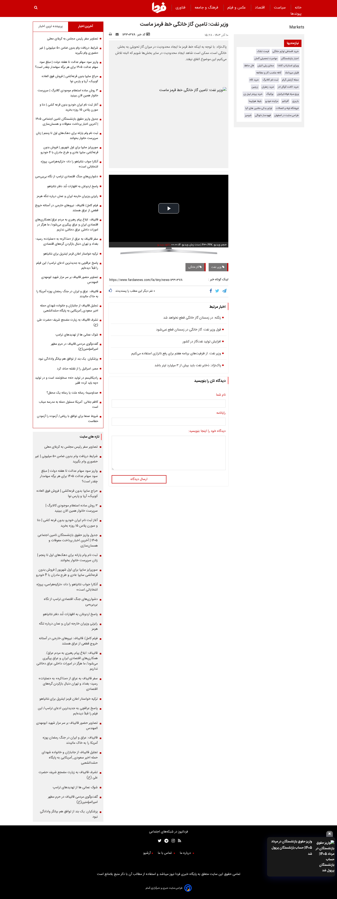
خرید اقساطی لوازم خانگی (286, 51)
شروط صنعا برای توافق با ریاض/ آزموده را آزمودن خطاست (67, 419)
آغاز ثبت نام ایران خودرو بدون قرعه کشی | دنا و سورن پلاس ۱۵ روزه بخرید (69, 107)
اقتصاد (260, 8)
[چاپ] (112, 34)
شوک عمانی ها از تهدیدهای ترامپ (76, 334)
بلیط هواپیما (255, 101)
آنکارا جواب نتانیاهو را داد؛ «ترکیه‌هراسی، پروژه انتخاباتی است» (69, 164)
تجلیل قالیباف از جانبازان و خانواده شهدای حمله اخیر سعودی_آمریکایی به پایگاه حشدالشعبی (69, 308)
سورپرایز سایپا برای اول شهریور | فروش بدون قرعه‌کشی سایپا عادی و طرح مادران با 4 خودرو (69, 150)
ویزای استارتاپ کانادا (288, 66)
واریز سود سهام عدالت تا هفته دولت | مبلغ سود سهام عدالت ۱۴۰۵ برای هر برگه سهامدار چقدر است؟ (66, 65)
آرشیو (147, 853)
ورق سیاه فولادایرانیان (288, 94)
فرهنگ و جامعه (207, 8)
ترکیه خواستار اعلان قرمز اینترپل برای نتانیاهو (70, 253)
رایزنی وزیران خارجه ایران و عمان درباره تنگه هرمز (67, 196)
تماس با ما (165, 853)
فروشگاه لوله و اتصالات (287, 108)
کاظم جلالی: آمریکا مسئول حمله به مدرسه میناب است (68, 405)
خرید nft (254, 80)
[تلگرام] (224, 291)
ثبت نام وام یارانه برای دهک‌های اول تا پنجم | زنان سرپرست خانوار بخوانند (67, 136)
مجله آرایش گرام (290, 80)
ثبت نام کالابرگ (270, 80)
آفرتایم (285, 101)
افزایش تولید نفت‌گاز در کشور (201, 341)
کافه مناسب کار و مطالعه (268, 73)
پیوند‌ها (295, 14)
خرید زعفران (268, 87)
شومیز (248, 115)
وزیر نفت (216, 267)
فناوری (181, 8)
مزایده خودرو (271, 101)
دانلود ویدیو (164, 244)
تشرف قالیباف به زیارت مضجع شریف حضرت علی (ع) (67, 322)
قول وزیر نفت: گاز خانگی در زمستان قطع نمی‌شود (188, 330)
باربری (295, 101)
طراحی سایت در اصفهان (286, 115)
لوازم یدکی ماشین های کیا (258, 108)
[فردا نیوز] (159, 12)
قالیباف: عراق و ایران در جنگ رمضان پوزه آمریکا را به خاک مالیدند (67, 294)
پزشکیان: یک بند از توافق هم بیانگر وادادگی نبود (68, 358)
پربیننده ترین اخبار (51, 26)
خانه (298, 8)
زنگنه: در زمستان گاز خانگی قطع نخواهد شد (192, 318)
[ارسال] (118, 34)
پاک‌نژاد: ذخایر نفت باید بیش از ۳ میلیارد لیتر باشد (188, 365)
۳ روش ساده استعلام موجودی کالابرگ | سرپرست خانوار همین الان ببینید (68, 93)
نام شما (221, 395)
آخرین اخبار (85, 26)
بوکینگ (269, 94)
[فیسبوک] (212, 291)
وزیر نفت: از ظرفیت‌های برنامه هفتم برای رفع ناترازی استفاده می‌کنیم (176, 353)
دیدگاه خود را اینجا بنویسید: (207, 431)
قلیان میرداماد (292, 73)
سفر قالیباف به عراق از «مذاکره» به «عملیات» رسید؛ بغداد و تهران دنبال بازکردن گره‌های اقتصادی (67, 241)
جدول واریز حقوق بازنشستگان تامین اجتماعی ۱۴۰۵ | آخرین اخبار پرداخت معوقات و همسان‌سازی (67, 122)
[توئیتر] (158, 841)
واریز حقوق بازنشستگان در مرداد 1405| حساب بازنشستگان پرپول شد (291, 848)
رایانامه (221, 413)
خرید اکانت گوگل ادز (288, 87)
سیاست (280, 8)
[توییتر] (217, 291)
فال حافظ (249, 66)
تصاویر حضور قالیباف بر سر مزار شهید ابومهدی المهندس (69, 280)
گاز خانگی (193, 267)
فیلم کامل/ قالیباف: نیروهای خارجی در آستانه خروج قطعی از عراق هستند (66, 208)
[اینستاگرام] (171, 841)
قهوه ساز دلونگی (263, 115)
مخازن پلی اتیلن (266, 66)
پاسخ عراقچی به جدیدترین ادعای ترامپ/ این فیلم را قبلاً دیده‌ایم (67, 266)
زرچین (255, 87)
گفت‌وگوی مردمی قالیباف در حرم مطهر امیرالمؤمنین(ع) (74, 346)
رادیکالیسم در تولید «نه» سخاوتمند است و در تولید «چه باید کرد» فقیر (66, 380)
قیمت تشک (263, 51)
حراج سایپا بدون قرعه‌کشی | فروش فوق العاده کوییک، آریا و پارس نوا (70, 79)
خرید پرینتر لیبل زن (252, 94)
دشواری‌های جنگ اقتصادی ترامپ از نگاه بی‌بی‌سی (66, 176)
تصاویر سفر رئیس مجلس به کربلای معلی (72, 38)
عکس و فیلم (237, 8)
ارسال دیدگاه (138, 479)
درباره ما (186, 853)
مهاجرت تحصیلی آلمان (265, 58)
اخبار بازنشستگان (290, 58)
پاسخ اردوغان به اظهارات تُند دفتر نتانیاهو (72, 186)
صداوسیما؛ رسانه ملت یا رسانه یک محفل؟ (72, 392)
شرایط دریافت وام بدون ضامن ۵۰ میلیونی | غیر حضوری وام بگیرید (68, 50)
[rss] (178, 841)
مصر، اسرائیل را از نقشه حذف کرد (77, 368)
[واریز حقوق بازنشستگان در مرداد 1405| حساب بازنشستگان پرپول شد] (324, 856)
